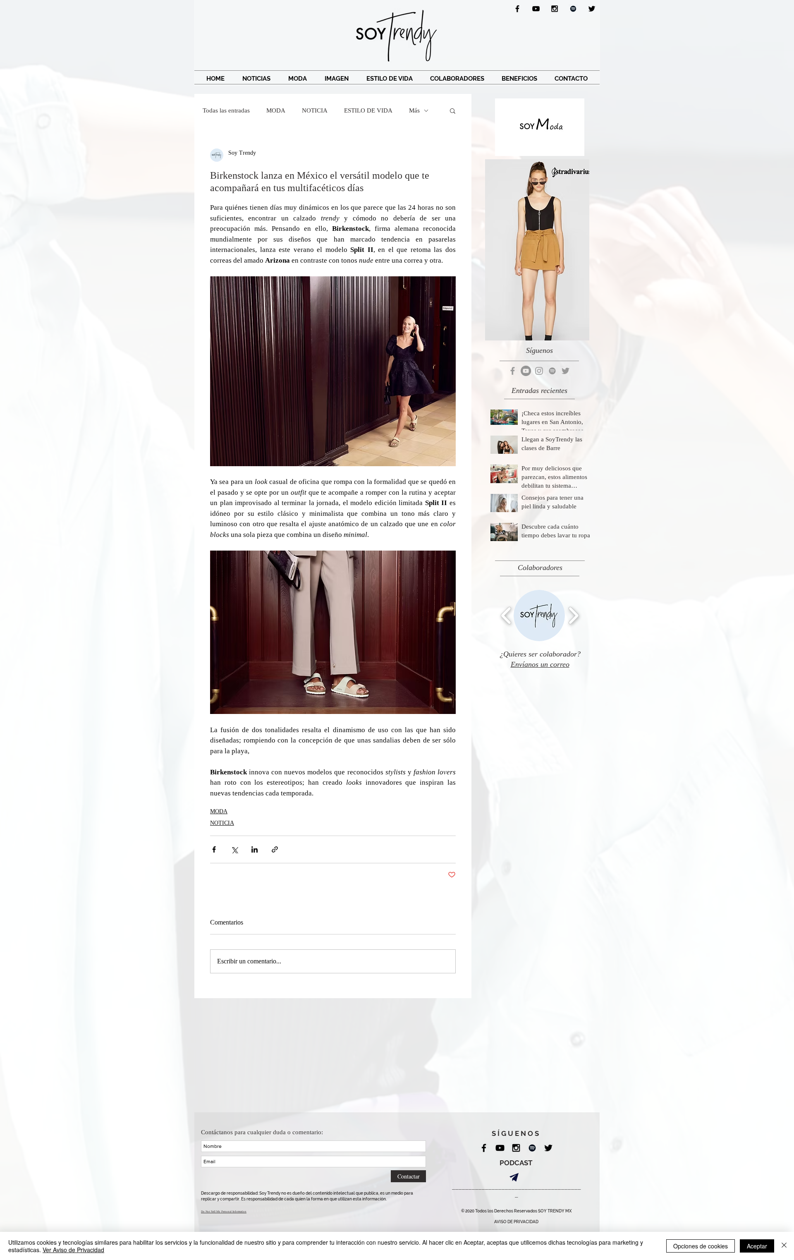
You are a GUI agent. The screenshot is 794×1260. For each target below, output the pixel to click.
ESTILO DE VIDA (368, 110)
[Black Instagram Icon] (554, 8)
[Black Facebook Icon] (517, 8)
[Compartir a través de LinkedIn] (254, 849)
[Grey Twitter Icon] (565, 371)
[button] (453, 110)
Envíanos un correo (540, 664)
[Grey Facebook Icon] (512, 371)
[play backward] (506, 615)
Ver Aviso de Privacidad (73, 1250)
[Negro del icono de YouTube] (535, 8)
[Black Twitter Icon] (591, 8)
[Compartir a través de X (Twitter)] (234, 849)
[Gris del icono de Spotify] (552, 371)
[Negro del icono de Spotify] (573, 8)
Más (414, 110)
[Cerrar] (784, 1245)
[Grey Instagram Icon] (539, 371)
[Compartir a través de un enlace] (275, 849)
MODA (275, 110)
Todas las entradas (226, 110)
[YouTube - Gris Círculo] (526, 371)
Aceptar (757, 1246)
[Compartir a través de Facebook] (214, 849)
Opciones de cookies (700, 1246)
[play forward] (573, 615)
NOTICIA (315, 110)
